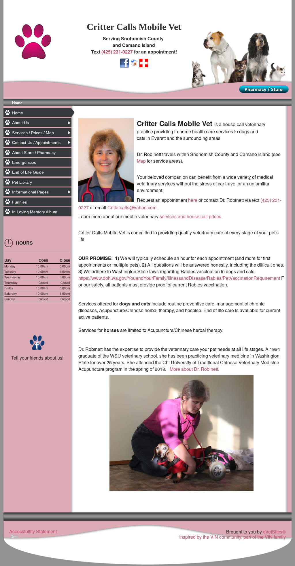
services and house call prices (190, 216)
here (193, 200)
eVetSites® (274, 531)
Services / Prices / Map (33, 132)
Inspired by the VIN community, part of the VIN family (232, 536)
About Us (20, 122)
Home (17, 102)
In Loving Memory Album (34, 212)
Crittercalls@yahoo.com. (133, 207)
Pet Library (22, 182)
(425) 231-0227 (117, 51)
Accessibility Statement (33, 531)
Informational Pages (30, 192)
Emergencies (24, 162)
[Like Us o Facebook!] (124, 62)
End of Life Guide (28, 172)
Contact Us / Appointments (36, 142)
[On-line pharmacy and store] (264, 88)
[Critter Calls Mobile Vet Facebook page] (37, 342)
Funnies (19, 202)
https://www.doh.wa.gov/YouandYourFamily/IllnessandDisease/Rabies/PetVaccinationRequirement (179, 278)
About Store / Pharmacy (34, 152)
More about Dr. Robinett (194, 369)
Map (141, 160)
